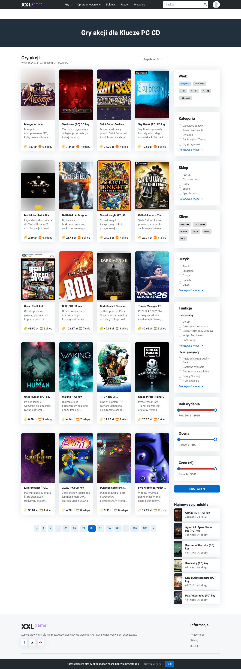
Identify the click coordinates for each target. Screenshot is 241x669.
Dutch (186, 284)
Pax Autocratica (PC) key (200, 596)
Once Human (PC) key (37, 397)
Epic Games (190, 193)
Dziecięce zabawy (193, 125)
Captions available (193, 367)
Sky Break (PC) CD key (151, 124)
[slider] (178, 410)
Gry (67, 4)
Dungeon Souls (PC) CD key (112, 488)
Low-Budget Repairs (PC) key (200, 579)
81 (66, 528)
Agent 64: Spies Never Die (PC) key (198, 529)
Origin (195, 231)
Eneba (186, 188)
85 (100, 528)
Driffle (186, 184)
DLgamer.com (191, 179)
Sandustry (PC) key (196, 563)
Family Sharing (191, 376)
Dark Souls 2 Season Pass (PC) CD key (112, 306)
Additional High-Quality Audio (196, 360)
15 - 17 (206, 91)
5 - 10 (182, 91)
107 (134, 528)
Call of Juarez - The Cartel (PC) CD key (149, 215)
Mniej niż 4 (199, 84)
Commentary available (196, 371)
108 (145, 528)
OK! (170, 664)
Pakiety (110, 4)
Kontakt (195, 646)
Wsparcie (139, 4)
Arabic (186, 266)
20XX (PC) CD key (73, 488)
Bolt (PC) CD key (72, 306)
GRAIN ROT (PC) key (197, 513)
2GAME (187, 174)
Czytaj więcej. (153, 664)
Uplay (183, 238)
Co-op (186, 321)
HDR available (191, 380)
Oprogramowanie (87, 4)
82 (74, 528)
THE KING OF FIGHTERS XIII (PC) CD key (113, 397)
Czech (186, 275)
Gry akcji (188, 135)
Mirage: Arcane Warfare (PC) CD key (36, 124)
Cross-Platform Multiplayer (198, 330)
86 (109, 528)
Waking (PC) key (72, 397)
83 (83, 528)
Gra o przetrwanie (193, 130)
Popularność (152, 59)
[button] (216, 4)
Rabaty (124, 4)
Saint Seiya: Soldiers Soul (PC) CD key (112, 124)
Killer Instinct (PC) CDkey (35, 488)
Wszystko (184, 84)
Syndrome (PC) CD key (75, 124)
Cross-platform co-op (195, 326)
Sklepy (194, 640)
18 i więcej (185, 98)
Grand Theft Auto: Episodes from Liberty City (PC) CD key (37, 306)
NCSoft (183, 231)
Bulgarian (188, 271)
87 (117, 528)
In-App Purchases (193, 335)
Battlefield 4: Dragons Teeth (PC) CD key (75, 215)
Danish (187, 280)
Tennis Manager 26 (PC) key (149, 306)
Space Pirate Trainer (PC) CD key (150, 397)
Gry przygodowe (192, 144)
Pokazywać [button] (189, 149)
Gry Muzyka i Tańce (194, 139)
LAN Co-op (189, 340)
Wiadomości (197, 634)
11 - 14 (194, 91)
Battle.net (184, 224)
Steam (207, 231)
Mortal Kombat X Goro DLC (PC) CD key (37, 215)
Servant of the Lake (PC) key (199, 547)
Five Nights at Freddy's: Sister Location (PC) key (152, 488)
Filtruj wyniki (197, 488)
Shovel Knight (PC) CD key (113, 215)
